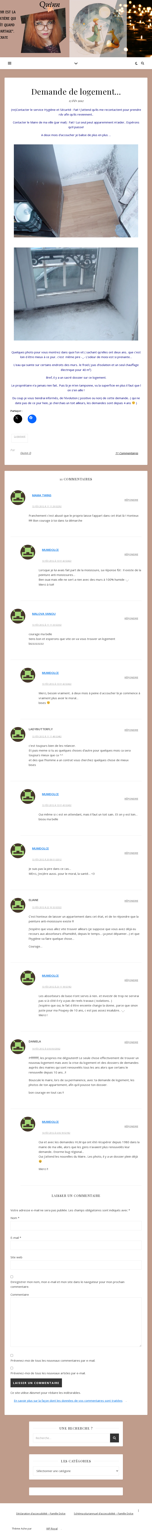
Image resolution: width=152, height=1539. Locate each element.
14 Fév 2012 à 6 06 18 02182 (56, 1132)
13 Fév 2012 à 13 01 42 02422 (56, 560)
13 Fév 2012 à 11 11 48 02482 (47, 736)
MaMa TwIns (41, 495)
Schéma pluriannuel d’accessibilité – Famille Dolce (103, 1513)
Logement (19, 436)
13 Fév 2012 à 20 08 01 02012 (47, 859)
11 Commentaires (126, 453)
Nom (14, 1218)
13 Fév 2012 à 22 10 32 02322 (47, 907)
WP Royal (52, 1528)
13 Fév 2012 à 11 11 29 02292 (47, 506)
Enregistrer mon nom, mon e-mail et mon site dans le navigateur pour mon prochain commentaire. (67, 1284)
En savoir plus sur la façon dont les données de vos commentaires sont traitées (68, 1401)
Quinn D (25, 453)
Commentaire (19, 1294)
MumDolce (50, 550)
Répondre (131, 500)
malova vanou (44, 614)
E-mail (15, 1238)
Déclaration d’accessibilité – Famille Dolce (41, 1513)
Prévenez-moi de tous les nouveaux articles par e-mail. (48, 1373)
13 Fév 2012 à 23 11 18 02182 (56, 986)
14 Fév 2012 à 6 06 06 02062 (46, 1048)
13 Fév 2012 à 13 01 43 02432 (56, 805)
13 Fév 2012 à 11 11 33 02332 (47, 624)
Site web (16, 1257)
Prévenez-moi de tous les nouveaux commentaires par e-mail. (52, 1360)
